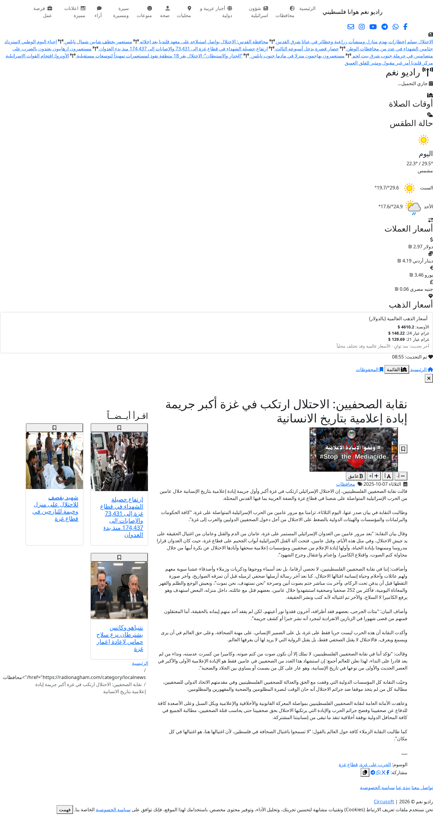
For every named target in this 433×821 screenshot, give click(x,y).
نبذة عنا (403, 787)
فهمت (65, 809)
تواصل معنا (422, 787)
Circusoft (384, 801)
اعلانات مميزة (74, 12)
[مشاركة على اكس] (383, 772)
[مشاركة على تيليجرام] (372, 772)
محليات (184, 15)
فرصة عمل (42, 12)
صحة (165, 15)
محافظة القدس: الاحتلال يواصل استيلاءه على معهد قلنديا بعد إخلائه (203, 41)
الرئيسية (307, 8)
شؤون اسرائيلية (258, 12)
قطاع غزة (348, 764)
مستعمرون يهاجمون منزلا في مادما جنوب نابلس (297, 55)
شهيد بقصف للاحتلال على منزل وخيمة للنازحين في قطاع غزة (55, 507)
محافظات (285, 15)
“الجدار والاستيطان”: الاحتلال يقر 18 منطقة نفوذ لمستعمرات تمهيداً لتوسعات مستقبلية (158, 55)
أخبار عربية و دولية (216, 12)
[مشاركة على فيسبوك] (387, 772)
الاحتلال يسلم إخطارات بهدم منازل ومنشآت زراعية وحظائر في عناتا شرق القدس (354, 41)
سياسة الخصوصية (377, 787)
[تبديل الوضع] (388, 11)
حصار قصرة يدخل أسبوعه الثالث (306, 48)
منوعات (144, 15)
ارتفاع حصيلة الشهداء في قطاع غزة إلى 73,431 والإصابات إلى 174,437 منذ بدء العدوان (183, 48)
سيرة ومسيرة (121, 12)
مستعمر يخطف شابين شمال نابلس (97, 41)
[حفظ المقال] (403, 449)
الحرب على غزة (375, 764)
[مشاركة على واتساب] (378, 772)
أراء (98, 15)
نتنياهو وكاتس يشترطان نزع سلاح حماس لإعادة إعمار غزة (119, 637)
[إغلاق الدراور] (429, 378)
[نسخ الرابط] (365, 772)
